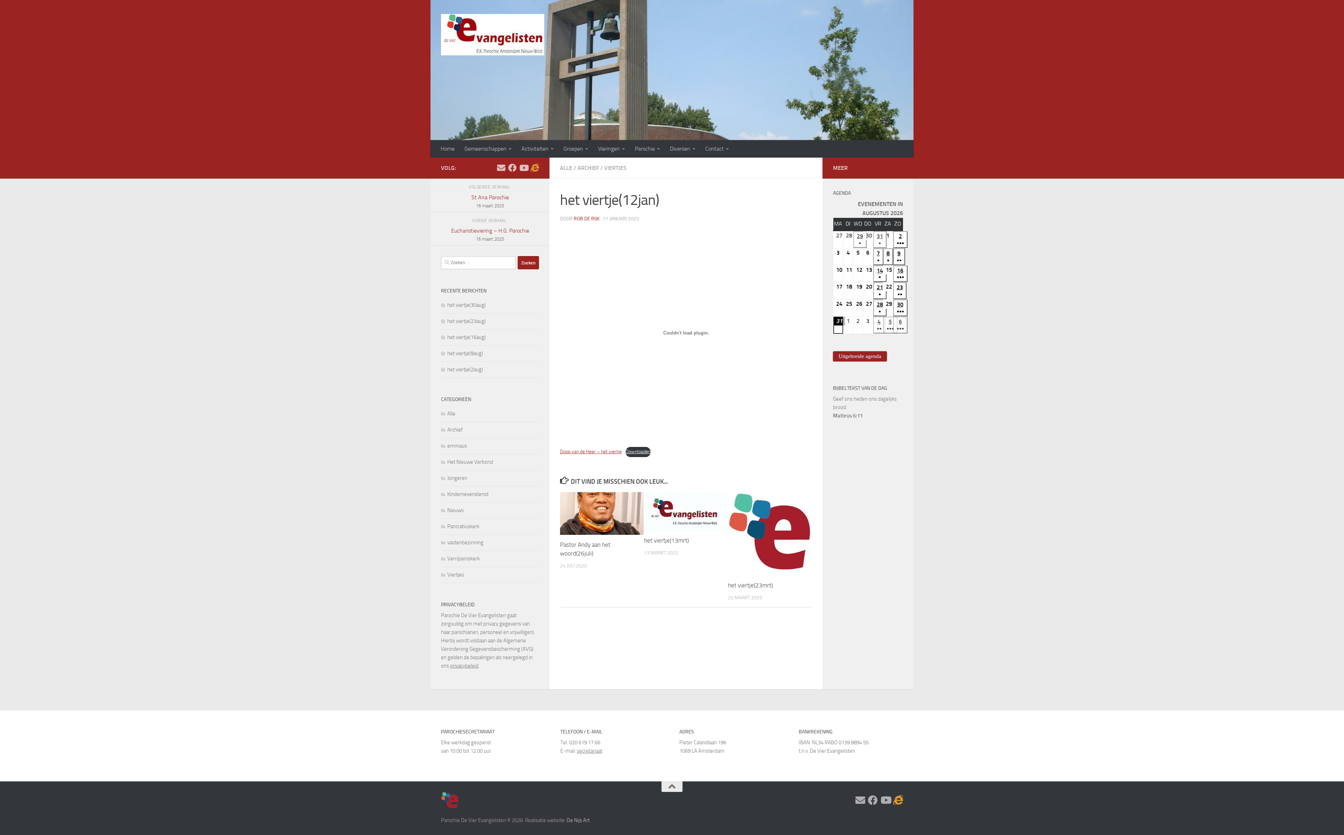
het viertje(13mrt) (666, 540)
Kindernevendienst (468, 494)
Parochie (645, 148)
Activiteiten (535, 148)
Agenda (842, 193)
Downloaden (638, 452)
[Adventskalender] (535, 168)
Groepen (573, 148)
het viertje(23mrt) (750, 585)
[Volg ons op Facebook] (512, 168)
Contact (714, 148)
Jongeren (457, 478)
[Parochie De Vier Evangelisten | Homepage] (492, 34)
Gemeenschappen (485, 148)
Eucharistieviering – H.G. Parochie (490, 234)
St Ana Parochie (490, 201)
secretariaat (589, 751)
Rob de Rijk (587, 219)
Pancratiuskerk (463, 526)
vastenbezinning (465, 542)
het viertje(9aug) (465, 353)
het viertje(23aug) (466, 321)
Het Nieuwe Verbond (470, 462)
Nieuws (455, 510)
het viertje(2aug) (465, 369)
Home (448, 148)
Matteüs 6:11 (848, 416)
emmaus (457, 446)
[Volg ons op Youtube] (523, 168)
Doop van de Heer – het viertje (591, 452)
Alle (566, 168)
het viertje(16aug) (466, 337)
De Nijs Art (578, 820)
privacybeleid (464, 666)
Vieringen (609, 148)
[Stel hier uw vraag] (501, 168)
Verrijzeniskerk (463, 558)
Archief (588, 168)
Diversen (680, 148)
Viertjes (615, 168)
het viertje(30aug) (466, 305)
